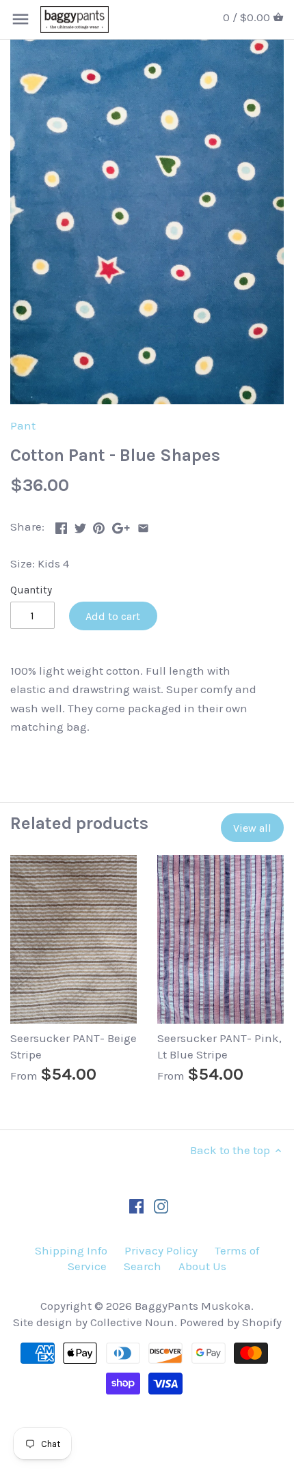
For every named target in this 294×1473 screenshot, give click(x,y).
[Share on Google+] (121, 525)
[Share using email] (143, 525)
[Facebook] (136, 1205)
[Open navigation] (20, 19)
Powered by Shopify (231, 1322)
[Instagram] (161, 1205)
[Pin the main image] (99, 525)
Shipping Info (71, 1250)
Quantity (31, 590)
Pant (23, 425)
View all (252, 828)
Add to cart (112, 616)
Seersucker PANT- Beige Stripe (73, 1046)
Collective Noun (132, 1322)
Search (142, 1266)
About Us (202, 1266)
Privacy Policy (161, 1250)
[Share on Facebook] (61, 525)
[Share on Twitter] (80, 525)
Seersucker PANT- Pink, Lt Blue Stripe (219, 1046)
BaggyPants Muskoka (193, 1306)
